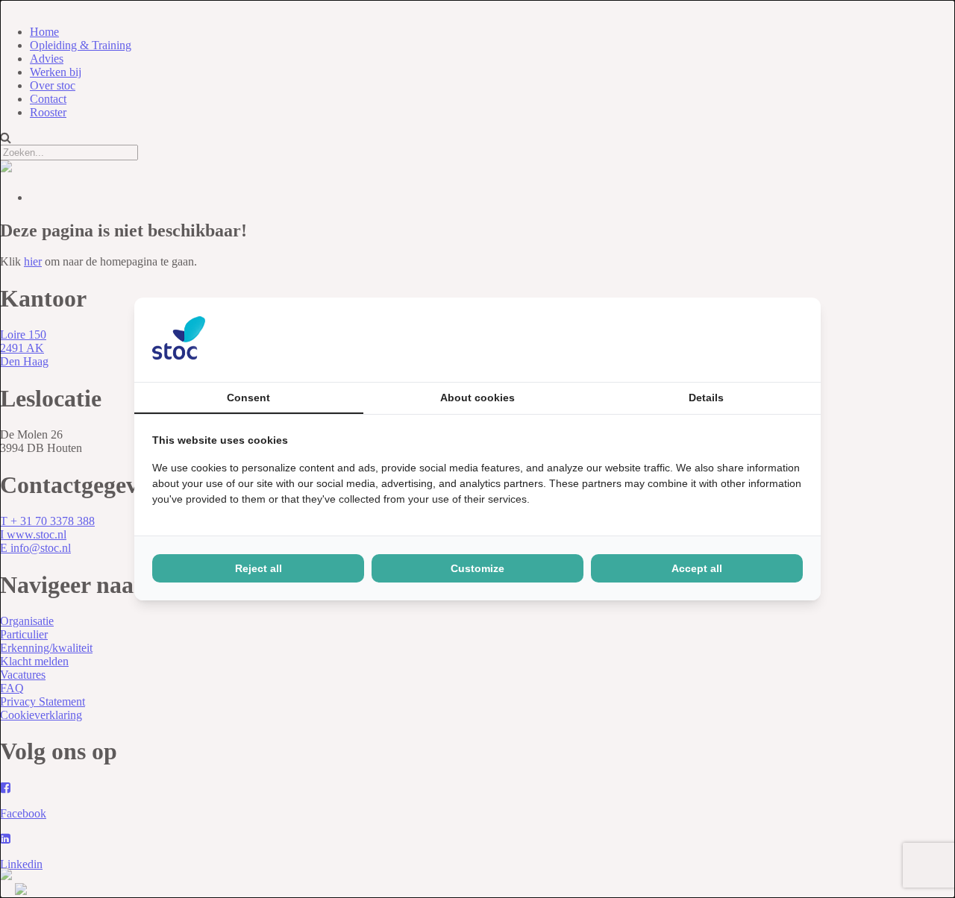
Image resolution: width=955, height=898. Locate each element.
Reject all (258, 568)
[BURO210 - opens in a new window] (747, 339)
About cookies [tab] (477, 398)
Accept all (696, 568)
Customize (477, 568)
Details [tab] (706, 398)
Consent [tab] (248, 398)
